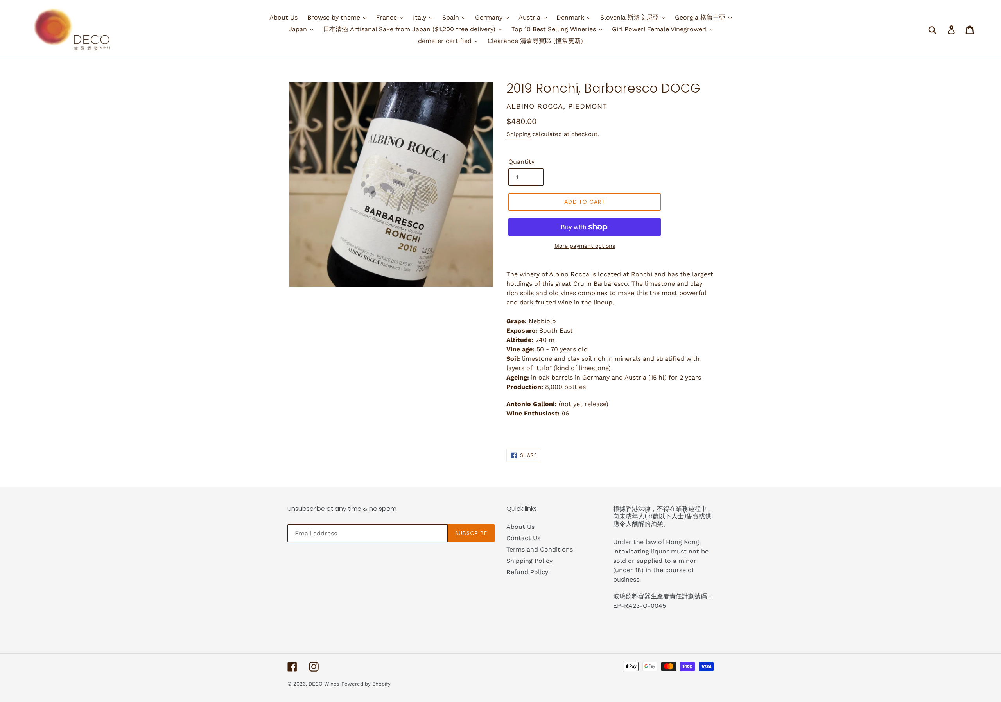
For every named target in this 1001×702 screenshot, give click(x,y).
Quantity (521, 161)
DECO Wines (324, 684)
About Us (520, 526)
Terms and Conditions (539, 549)
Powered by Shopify (366, 684)
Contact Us (523, 538)
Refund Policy (527, 572)
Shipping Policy (529, 560)
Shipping (518, 134)
